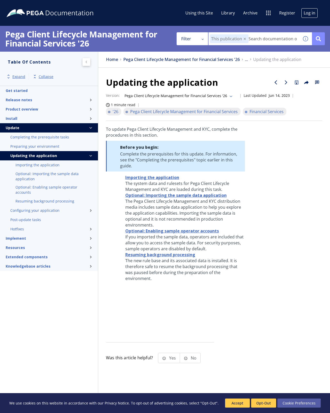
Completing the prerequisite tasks (39, 137)
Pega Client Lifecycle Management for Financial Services (184, 111)
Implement (16, 238)
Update (12, 127)
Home (112, 59)
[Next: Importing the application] (286, 82)
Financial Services (267, 111)
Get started (17, 90)
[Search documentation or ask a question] (318, 38)
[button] (245, 39)
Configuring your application (35, 210)
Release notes (19, 99)
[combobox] (254, 38)
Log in (309, 13)
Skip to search (62, 6)
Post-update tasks (25, 219)
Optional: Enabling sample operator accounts (46, 190)
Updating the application (33, 155)
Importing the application (37, 164)
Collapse (46, 76)
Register (287, 13)
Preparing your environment (34, 146)
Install (11, 118)
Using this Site (199, 13)
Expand (18, 76)
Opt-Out (263, 403)
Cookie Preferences (299, 403)
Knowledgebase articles (28, 266)
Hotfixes (17, 229)
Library (228, 13)
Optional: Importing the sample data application (47, 176)
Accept (237, 403)
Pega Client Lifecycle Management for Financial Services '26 (181, 59)
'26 (115, 111)
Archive (250, 13)
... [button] (246, 59)
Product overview (22, 109)
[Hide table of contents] (86, 62)
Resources (15, 247)
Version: (113, 95)
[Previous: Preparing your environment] (276, 82)
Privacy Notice (117, 403)
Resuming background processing (44, 201)
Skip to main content (23, 6)
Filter (186, 39)
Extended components (27, 256)
